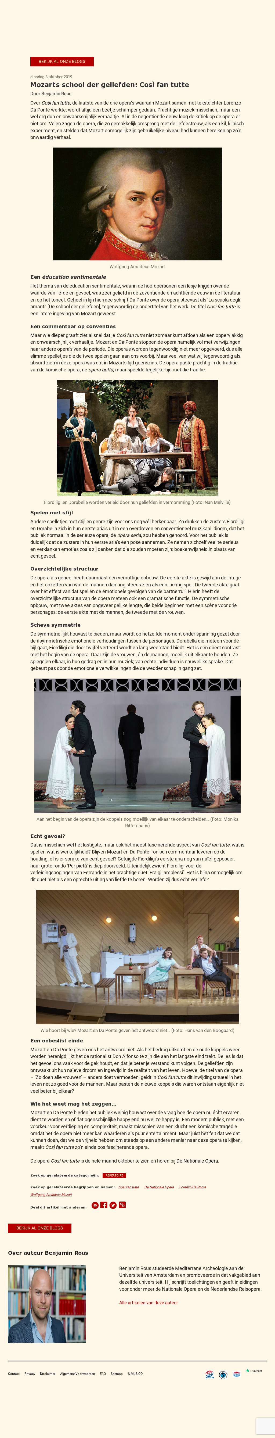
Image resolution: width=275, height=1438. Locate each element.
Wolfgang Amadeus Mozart (51, 1195)
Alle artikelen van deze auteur (148, 1302)
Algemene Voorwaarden (77, 1374)
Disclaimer (47, 1374)
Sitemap (117, 1374)
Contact (14, 1374)
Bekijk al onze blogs (62, 61)
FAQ (103, 1374)
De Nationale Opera (197, 1161)
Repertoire (114, 1175)
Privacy (29, 1374)
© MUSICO (135, 1374)
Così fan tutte (55, 103)
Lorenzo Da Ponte (192, 1187)
